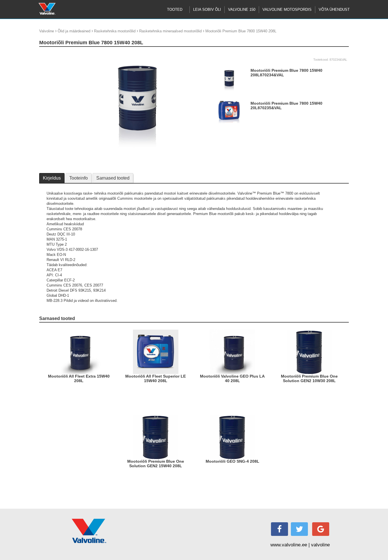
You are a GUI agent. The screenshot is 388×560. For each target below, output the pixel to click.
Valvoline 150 (241, 9)
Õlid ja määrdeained (74, 31)
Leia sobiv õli (207, 9)
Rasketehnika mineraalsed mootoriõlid (170, 31)
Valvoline (46, 31)
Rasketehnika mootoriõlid (114, 31)
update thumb (52, 54)
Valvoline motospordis (287, 9)
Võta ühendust (334, 9)
